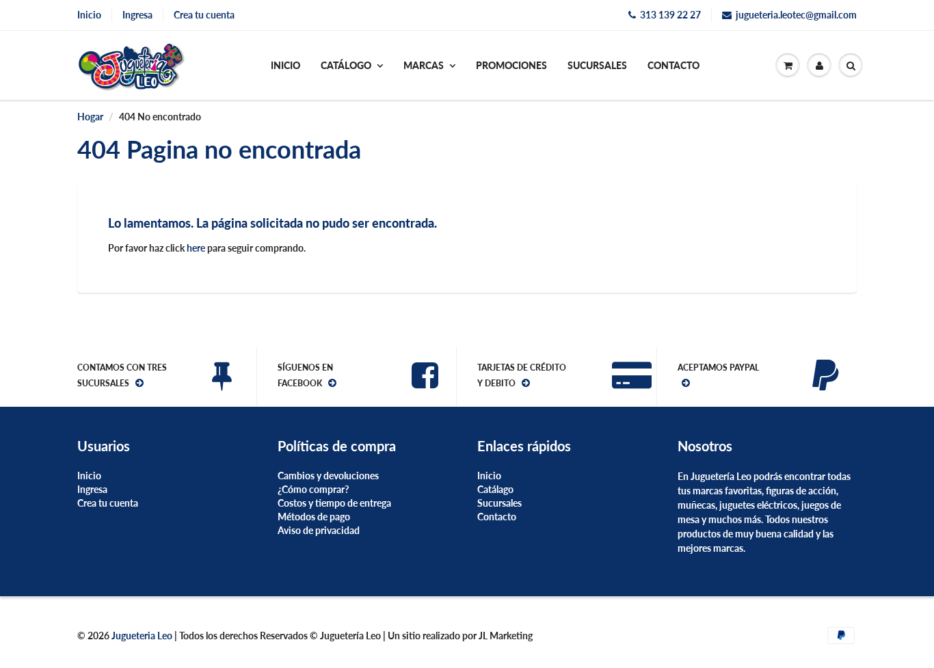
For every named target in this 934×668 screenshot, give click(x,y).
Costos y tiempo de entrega (334, 503)
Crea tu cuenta (204, 15)
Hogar (90, 116)
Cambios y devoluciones (328, 475)
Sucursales (597, 65)
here (196, 248)
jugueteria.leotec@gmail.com (796, 15)
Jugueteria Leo (142, 635)
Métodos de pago (314, 516)
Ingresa (137, 15)
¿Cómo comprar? (313, 489)
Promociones (511, 65)
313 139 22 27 (670, 15)
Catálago (495, 489)
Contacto (673, 65)
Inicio (89, 15)
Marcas (423, 65)
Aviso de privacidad (319, 530)
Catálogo (346, 65)
